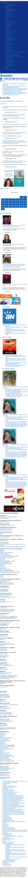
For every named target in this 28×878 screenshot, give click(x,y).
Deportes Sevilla (7, 337)
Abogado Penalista (4, 516)
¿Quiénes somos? (6, 865)
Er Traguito (2, 562)
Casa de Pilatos (6, 815)
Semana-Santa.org (4, 770)
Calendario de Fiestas (10, 13)
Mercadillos (7, 48)
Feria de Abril (8, 57)
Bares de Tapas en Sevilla (10, 5)
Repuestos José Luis (4, 717)
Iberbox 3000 (3, 628)
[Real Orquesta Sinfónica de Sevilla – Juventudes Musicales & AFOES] (7, 243)
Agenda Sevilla (6, 783)
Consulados (7, 15)
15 (21, 201)
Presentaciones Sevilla (10, 39)
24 (2, 206)
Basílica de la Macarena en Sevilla (10, 792)
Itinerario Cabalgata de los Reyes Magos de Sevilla (16, 51)
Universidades (8, 45)
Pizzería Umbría (3, 714)
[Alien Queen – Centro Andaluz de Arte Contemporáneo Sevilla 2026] (9, 413)
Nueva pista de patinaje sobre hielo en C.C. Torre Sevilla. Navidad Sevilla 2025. (16, 363)
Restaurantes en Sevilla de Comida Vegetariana (15, 853)
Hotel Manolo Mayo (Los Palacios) (7, 644)
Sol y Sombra (3, 567)
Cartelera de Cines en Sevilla (9, 808)
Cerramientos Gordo (4, 587)
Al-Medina (2, 732)
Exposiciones (8, 22)
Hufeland (2, 521)
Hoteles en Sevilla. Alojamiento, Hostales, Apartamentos (15, 830)
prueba (4, 841)
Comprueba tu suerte (7, 817)
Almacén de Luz (3, 649)
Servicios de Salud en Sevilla (9, 860)
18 (6, 204)
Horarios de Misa (9, 49)
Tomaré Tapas (3, 569)
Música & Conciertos (10, 23)
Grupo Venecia (3, 580)
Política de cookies (7, 839)
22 (21, 204)
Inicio (4, 1)
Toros (6, 17)
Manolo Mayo (3, 563)
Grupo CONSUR (4, 724)
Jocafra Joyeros (3, 607)
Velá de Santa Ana (9, 62)
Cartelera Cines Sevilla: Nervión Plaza (11, 801)
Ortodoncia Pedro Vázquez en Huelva (8, 597)
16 (25, 201)
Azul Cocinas (3, 600)
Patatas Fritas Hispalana (5, 696)
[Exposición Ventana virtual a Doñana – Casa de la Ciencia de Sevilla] (9, 385)
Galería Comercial (9, 6)
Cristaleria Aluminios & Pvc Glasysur (8, 618)
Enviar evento (6, 825)
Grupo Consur (3, 614)
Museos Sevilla (6, 837)
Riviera (1, 576)
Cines (6, 20)
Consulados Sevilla (7, 819)
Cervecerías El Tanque (5, 556)
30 (25, 206)
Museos (7, 12)
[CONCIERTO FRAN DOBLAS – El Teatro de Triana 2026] (7, 283)
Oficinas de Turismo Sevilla (9, 838)
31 (2, 208)
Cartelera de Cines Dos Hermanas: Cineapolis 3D (13, 806)
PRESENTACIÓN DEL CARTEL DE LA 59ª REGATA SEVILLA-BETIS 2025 (15, 365)
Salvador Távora (9, 66)
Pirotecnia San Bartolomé (5, 708)
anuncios (5, 784)
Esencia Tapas (3, 561)
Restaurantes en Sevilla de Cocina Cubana (14, 849)
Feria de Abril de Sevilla (5, 632)
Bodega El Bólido (4, 552)
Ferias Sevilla (8, 27)
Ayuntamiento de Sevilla (8, 789)
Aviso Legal (5, 788)
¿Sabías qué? (8, 68)
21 (17, 204)
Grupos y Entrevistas (4, 664)
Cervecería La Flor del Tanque (6, 557)
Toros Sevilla (5, 863)
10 (2, 201)
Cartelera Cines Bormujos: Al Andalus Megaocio (13, 795)
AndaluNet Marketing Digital (6, 611)
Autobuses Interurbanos (10, 10)
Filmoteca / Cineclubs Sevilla (11, 38)
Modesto (2, 566)
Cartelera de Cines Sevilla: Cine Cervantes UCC (13, 809)
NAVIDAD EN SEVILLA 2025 (12, 54)
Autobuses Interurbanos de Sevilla (10, 786)
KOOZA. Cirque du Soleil (11, 64)
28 (17, 206)
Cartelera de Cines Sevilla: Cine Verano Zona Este (13, 811)
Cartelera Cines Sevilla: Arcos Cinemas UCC (12, 799)
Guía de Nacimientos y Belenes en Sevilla (14, 56)
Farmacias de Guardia (10, 43)
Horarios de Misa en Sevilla (9, 828)
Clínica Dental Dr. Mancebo (6, 594)
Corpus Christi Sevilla (10, 60)
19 (10, 204)
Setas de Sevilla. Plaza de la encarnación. (14, 836)
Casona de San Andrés (5, 643)
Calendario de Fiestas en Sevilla (9, 794)
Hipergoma (2, 683)
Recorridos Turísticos (10, 11)
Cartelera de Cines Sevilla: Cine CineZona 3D (13, 810)
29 (21, 206)
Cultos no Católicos (9, 50)
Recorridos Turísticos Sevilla (9, 842)
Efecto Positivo (3, 692)
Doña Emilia (2, 559)
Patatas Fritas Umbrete (5, 697)
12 (10, 201)
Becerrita (2, 551)
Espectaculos (8, 26)
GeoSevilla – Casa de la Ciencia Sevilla (13, 394)
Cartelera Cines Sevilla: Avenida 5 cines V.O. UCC (14, 800)
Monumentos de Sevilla (8, 834)
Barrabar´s (2, 550)
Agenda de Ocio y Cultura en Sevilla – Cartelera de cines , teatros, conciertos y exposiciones (15, 781)
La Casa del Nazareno (5, 537)
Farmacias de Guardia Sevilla (9, 827)
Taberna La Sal (3, 568)
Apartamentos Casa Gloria (5, 528)
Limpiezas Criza (3, 660)
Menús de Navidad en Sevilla (6, 759)
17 (2, 204)
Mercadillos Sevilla (7, 833)
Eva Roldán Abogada (4, 518)
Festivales (7, 28)
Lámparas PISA (3, 650)
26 (10, 206)
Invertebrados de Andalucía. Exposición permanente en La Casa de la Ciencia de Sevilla (16, 390)
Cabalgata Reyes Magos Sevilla (12, 55)
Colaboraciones (6, 816)
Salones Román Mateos (5, 584)
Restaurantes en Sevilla (10, 4)
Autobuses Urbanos (9, 9)
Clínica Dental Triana (4, 595)
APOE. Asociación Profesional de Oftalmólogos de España (12, 546)
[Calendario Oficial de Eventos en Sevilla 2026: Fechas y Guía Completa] (9, 323)
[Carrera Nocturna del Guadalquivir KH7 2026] (9, 353)
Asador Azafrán (3, 734)
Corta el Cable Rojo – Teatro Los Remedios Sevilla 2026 (15, 88)
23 (25, 204)
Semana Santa (8, 59)
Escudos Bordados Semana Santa (7, 677)
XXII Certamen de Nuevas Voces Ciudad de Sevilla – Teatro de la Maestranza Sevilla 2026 (14, 86)
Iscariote (2, 575)
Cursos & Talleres (9, 33)
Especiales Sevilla (9, 40)
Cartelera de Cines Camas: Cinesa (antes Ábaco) (13, 803)
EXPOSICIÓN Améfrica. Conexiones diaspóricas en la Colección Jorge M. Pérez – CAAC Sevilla (15, 90)
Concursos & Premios (10, 32)
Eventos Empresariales (10, 35)
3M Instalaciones (3, 625)
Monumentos (8, 7)
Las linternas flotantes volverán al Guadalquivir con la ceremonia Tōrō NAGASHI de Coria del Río (14, 161)
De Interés (5, 42)
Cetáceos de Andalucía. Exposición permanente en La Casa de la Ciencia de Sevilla (16, 392)
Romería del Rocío (9, 61)
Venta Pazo (2, 570)
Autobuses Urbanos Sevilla (8, 787)
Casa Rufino (2, 555)
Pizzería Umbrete (3, 712)
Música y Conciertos (5, 213)
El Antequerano (3, 778)
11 (6, 201)
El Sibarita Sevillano (4, 572)
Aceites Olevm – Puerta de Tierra (7, 525)
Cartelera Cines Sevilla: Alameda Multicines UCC (13, 798)
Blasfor (1, 533)
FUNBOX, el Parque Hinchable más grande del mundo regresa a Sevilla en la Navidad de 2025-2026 (15, 360)
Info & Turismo (6, 2)
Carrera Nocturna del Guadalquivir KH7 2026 (13, 355)
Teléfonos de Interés (9, 46)
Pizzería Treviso (3, 711)
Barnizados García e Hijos (5, 601)
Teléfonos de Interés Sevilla (9, 861)
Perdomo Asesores (4, 540)
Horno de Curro (3, 581)
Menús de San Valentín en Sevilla (7, 761)
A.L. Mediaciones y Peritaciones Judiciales (9, 704)
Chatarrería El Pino (4, 591)
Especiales (5, 53)
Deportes (7, 34)
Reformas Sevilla (3, 725)
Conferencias (8, 29)
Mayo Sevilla (3, 564)
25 (6, 206)
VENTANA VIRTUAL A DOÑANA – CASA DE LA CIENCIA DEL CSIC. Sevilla (16, 396)
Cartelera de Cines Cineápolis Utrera (10, 804)
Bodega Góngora (3, 553)
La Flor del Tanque (4, 747)
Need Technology (4, 653)
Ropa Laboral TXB (4, 764)
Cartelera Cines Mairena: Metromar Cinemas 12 (13, 797)
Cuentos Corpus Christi (10, 70)
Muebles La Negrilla (4, 673)
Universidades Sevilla (7, 864)
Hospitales (7, 44)
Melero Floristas (3, 635)
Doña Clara (2, 558)
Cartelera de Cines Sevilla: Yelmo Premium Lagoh (13, 814)
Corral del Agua (3, 741)
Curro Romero (8, 65)
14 (17, 201)
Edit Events (5, 823)
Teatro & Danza (8, 24)
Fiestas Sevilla (8, 37)
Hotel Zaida (2, 645)
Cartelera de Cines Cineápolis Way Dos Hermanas (13, 805)
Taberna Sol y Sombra (5, 752)
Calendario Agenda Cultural (9, 793)
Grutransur (2, 639)
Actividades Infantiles (10, 21)
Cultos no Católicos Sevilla (8, 820)
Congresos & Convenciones (11, 31)
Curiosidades (5, 67)
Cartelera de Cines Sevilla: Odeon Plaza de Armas (13, 812)
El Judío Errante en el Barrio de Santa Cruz (14, 329)
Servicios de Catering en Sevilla (12, 859)
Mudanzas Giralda (4, 669)
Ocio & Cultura (6, 18)
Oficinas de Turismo (9, 16)
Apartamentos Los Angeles (6, 530)
